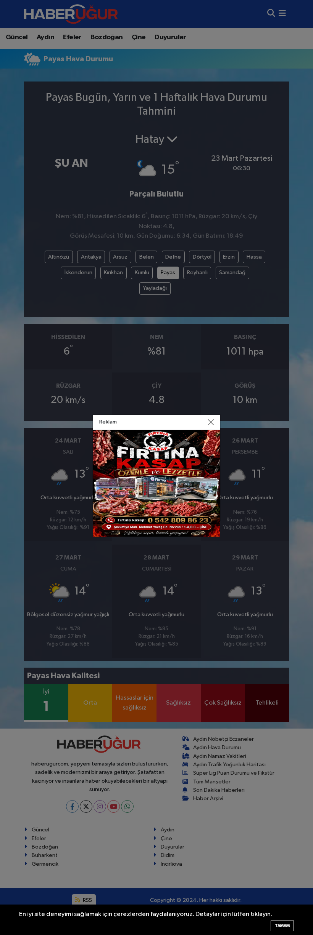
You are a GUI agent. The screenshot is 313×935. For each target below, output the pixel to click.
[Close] (211, 422)
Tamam (282, 926)
